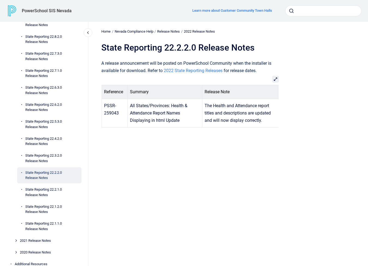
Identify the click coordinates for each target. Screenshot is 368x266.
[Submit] (291, 11)
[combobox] (323, 11)
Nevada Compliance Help (134, 31)
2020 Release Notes (35, 252)
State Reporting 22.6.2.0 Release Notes (43, 107)
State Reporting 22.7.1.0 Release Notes (43, 73)
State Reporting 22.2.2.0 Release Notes (43, 175)
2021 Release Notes (35, 241)
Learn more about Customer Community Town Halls (232, 10)
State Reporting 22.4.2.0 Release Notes (43, 141)
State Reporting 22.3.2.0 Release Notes (43, 158)
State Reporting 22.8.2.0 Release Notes (43, 39)
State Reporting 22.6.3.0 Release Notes (43, 90)
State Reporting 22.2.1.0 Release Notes (43, 192)
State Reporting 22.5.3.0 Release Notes (43, 124)
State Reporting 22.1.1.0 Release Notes (43, 226)
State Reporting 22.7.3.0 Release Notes (43, 56)
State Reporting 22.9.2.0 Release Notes (43, 22)
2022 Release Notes (199, 31)
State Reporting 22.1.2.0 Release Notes (43, 209)
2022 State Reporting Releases (193, 70)
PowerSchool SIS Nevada (47, 10)
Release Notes (168, 31)
